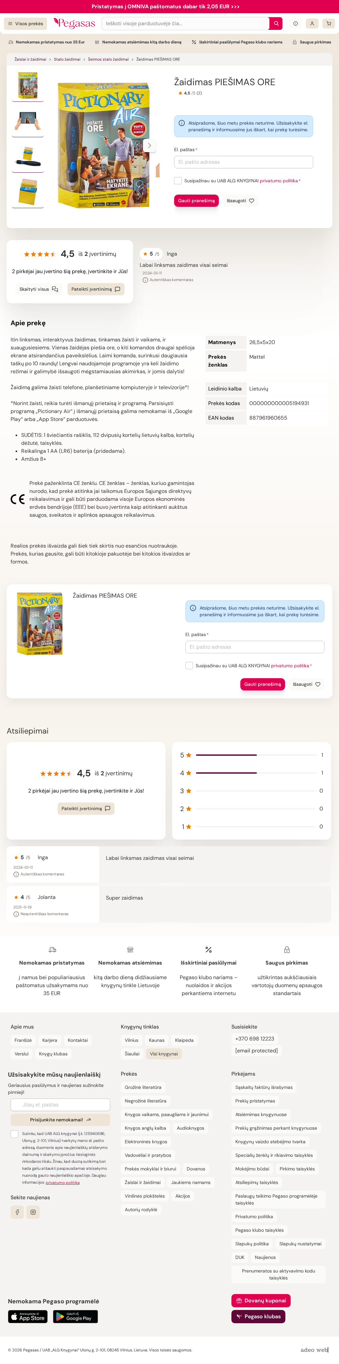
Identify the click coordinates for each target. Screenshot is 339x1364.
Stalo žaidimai (67, 59)
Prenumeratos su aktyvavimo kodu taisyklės (278, 1274)
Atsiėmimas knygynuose (261, 1114)
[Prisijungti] (312, 24)
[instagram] (33, 1212)
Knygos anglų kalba (145, 1128)
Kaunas (157, 1040)
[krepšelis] (328, 24)
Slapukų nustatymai (300, 1244)
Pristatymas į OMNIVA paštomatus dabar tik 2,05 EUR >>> (166, 6)
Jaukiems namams (191, 1182)
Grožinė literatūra (143, 1087)
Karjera (49, 1040)
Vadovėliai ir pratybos (148, 1155)
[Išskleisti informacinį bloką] (295, 24)
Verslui (21, 1054)
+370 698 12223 (254, 1038)
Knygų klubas (53, 1054)
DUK (239, 1257)
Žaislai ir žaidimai (30, 59)
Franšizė (23, 1040)
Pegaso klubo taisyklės (259, 1230)
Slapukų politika (252, 1244)
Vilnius (131, 1040)
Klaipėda (184, 1040)
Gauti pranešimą (196, 201)
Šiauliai (132, 1054)
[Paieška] (275, 23)
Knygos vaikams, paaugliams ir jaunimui (167, 1114)
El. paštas (184, 149)
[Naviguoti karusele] (149, 145)
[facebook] (17, 1212)
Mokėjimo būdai (252, 1169)
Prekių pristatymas (255, 1101)
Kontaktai (78, 1040)
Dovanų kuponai (265, 1300)
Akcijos (182, 1196)
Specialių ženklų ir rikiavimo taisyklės (274, 1155)
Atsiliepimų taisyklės (256, 1182)
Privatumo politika (254, 1216)
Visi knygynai (164, 1054)
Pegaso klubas (263, 1316)
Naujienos (265, 1257)
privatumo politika (279, 181)
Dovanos (196, 1169)
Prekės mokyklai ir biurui (150, 1169)
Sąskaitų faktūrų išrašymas (264, 1087)
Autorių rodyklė (141, 1210)
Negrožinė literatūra (146, 1101)
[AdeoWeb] (315, 1350)
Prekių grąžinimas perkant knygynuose (276, 1128)
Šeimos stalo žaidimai (108, 59)
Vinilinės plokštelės (145, 1196)
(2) (199, 93)
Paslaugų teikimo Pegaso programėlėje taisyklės (276, 1199)
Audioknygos (190, 1128)
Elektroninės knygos (146, 1142)
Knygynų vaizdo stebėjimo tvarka (270, 1142)
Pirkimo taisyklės (297, 1169)
